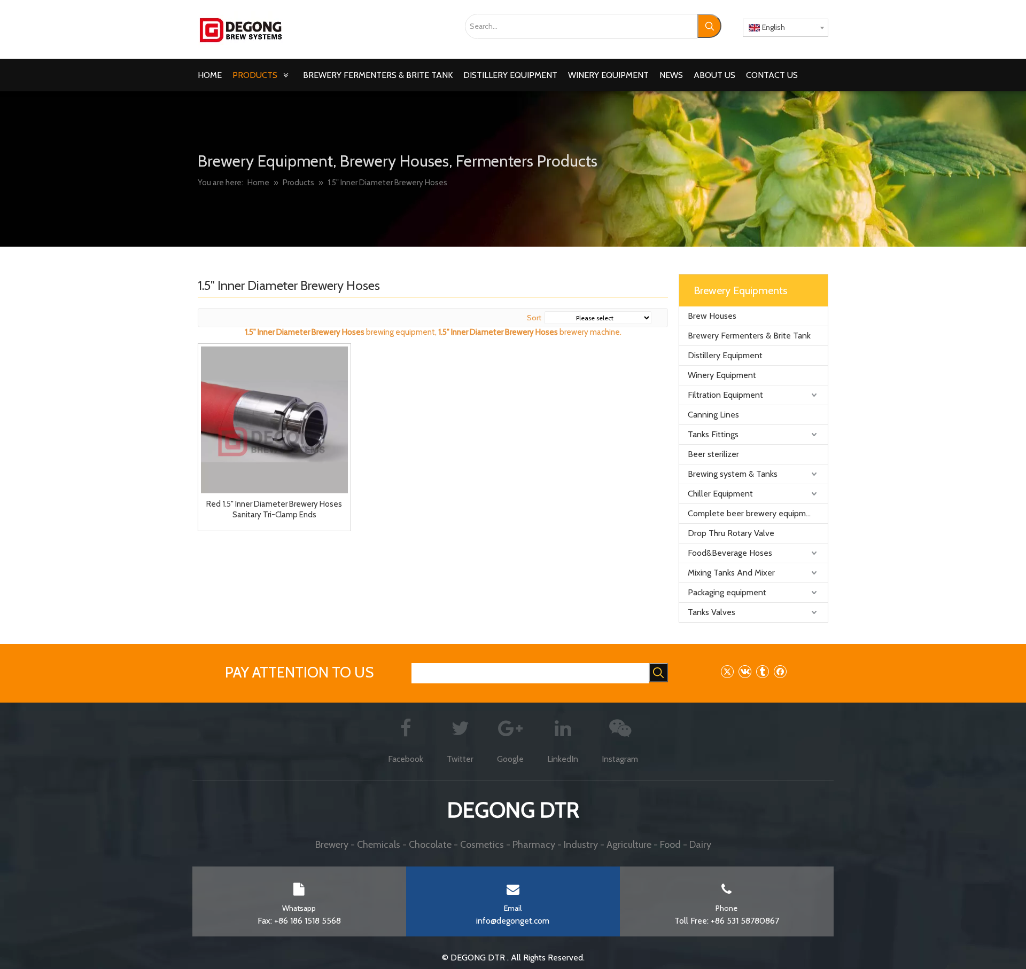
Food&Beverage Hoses (730, 553)
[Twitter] (727, 671)
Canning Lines (713, 414)
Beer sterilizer (713, 454)
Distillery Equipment (725, 355)
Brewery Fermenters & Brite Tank (749, 335)
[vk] (744, 671)
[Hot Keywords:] (709, 26)
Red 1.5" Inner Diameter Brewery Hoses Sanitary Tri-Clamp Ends (274, 509)
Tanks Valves (711, 612)
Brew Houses (712, 316)
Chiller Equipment (720, 494)
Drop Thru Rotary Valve (731, 533)
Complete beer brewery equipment (753, 513)
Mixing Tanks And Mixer (731, 573)
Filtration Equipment (725, 395)
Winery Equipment (722, 375)
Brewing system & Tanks (733, 474)
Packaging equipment (727, 592)
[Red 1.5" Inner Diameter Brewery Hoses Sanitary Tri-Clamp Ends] (274, 419)
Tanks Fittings (713, 434)
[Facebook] (780, 671)
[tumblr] (762, 671)
